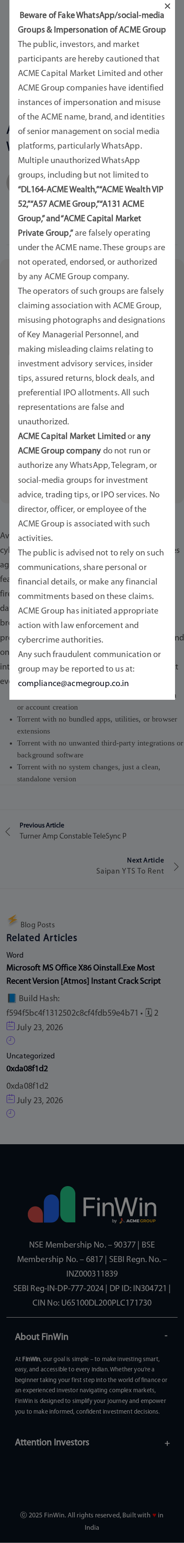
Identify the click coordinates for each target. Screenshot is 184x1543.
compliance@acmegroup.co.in (73, 684)
